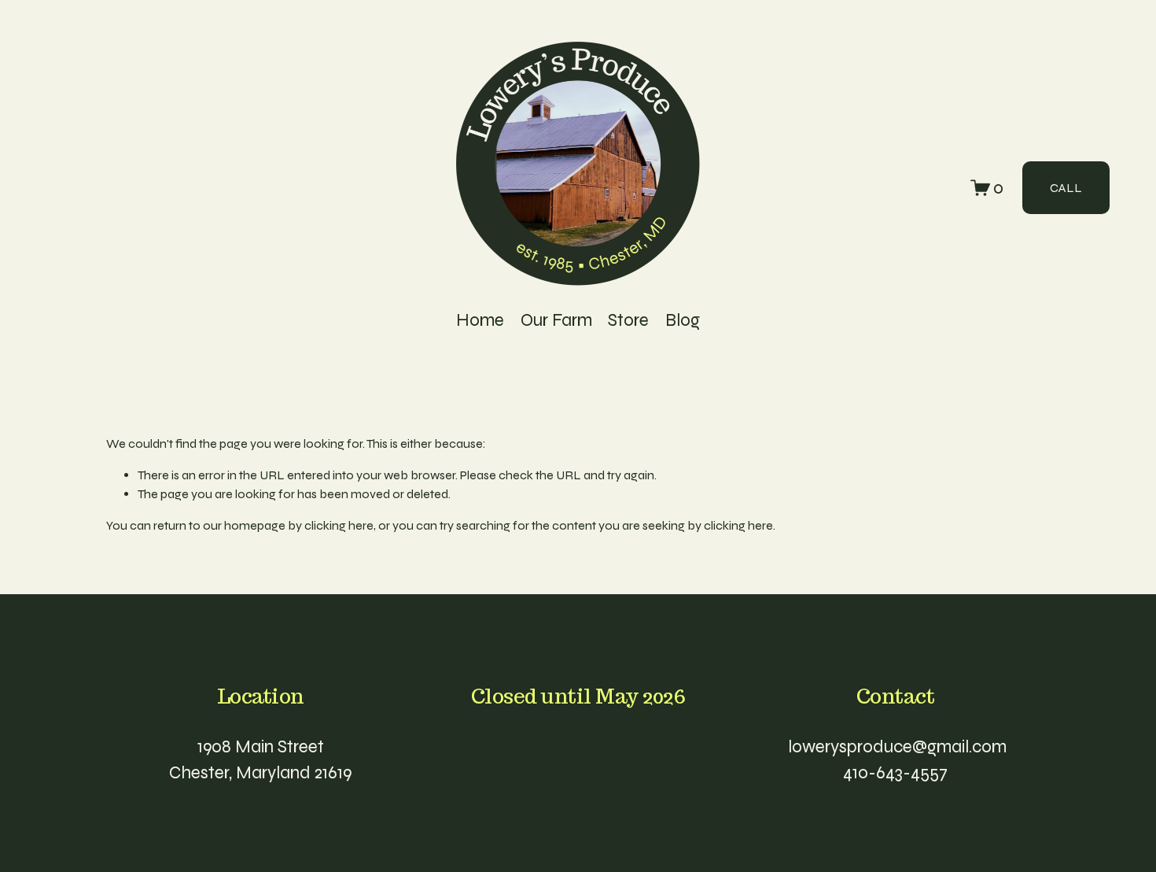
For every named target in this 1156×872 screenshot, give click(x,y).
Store (628, 320)
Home (480, 320)
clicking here (339, 525)
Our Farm (556, 320)
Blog (682, 320)
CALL (1066, 187)
